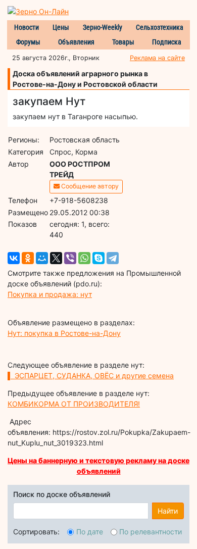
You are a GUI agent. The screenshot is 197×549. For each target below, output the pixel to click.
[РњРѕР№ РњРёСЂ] (42, 258)
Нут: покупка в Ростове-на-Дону (64, 333)
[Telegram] (113, 258)
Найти (168, 511)
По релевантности (150, 531)
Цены (61, 27)
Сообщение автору (89, 186)
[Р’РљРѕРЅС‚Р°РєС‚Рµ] (14, 258)
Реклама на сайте (157, 58)
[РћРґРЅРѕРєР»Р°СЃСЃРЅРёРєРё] (28, 258)
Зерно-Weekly (102, 27)
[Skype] (98, 258)
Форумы (28, 42)
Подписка (166, 42)
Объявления (76, 42)
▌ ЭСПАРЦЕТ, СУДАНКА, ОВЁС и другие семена (91, 375)
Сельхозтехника (159, 27)
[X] (56, 258)
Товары (123, 42)
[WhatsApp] (84, 258)
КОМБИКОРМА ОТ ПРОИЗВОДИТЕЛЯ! (74, 404)
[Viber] (70, 258)
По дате (89, 531)
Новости (26, 27)
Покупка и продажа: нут (50, 294)
